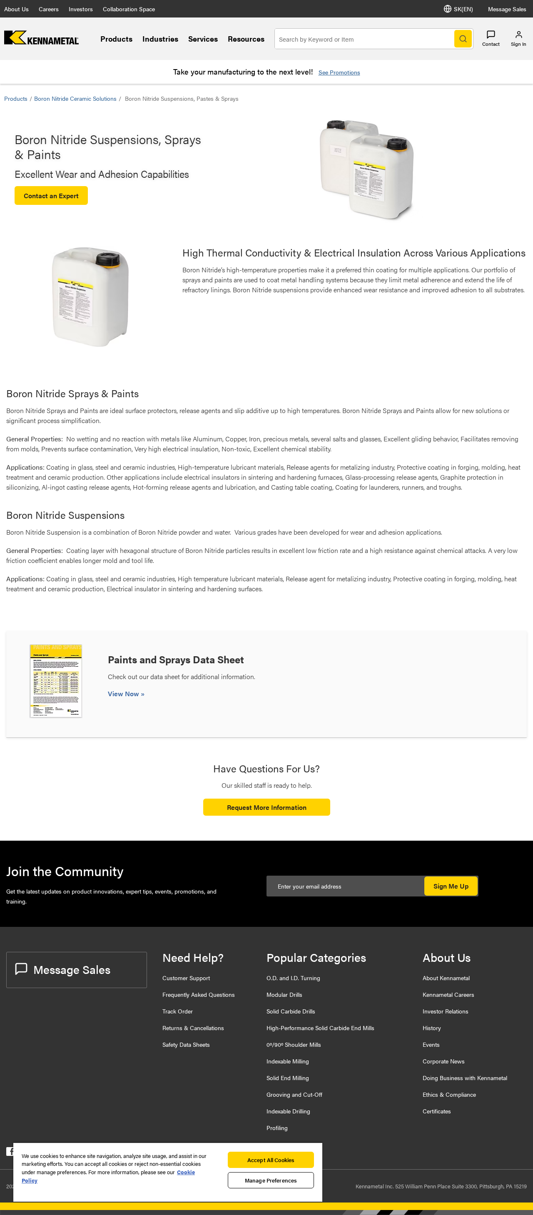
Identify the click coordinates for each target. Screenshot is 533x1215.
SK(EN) (463, 9)
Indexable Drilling (288, 1111)
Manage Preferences (271, 1180)
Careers (49, 9)
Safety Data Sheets (186, 1044)
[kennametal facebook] (10, 1153)
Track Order (177, 1011)
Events (431, 1044)
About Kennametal (446, 977)
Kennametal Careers (448, 994)
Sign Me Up (450, 886)
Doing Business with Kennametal (465, 1077)
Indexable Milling (287, 1061)
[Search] (463, 38)
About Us (16, 9)
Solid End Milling (287, 1077)
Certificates (437, 1111)
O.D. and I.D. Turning (293, 977)
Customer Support (186, 977)
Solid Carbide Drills (290, 1011)
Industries (160, 38)
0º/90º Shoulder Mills (293, 1044)
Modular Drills (284, 994)
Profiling (277, 1127)
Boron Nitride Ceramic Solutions (75, 98)
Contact (491, 43)
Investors (81, 9)
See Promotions (339, 72)
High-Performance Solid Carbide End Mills (320, 1027)
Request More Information (266, 807)
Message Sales (507, 9)
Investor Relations (445, 1011)
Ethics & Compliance (449, 1094)
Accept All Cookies (270, 1160)
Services (203, 38)
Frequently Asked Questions (198, 994)
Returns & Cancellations (193, 1027)
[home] (41, 42)
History (432, 1027)
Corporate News (444, 1061)
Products (116, 38)
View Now (124, 693)
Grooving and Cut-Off (294, 1094)
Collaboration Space (129, 9)
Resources (246, 38)
